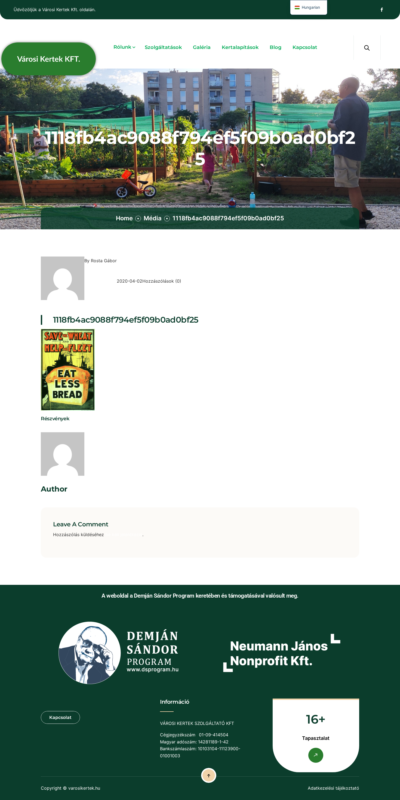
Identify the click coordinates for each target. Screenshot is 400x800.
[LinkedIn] (54, 428)
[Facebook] (43, 428)
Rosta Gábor (104, 260)
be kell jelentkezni (123, 534)
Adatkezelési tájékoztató (333, 788)
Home (124, 218)
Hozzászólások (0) (161, 281)
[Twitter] (49, 428)
